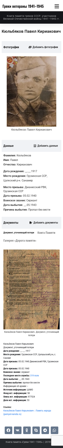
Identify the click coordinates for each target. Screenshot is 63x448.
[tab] (19, 232)
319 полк (34, 375)
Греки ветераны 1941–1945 (23, 6)
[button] (57, 6)
